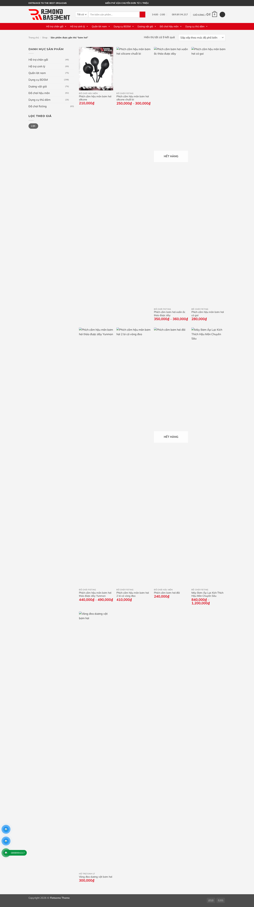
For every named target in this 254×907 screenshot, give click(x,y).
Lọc (33, 126)
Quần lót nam (99, 26)
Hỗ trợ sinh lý (77, 26)
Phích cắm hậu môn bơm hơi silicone (95, 98)
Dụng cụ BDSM (122, 26)
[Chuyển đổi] (72, 60)
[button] (205, 14)
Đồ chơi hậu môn (169, 26)
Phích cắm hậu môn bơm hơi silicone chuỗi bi (132, 98)
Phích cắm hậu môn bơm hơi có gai (207, 313)
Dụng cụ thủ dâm (194, 26)
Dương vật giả (145, 26)
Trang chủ (34, 37)
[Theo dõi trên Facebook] (217, 3)
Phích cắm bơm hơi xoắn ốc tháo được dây (169, 313)
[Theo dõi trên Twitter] (220, 3)
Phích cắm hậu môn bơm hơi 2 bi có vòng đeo (132, 594)
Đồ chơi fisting (38, 106)
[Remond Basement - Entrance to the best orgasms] (49, 14)
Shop (45, 37)
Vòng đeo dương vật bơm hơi (95, 876)
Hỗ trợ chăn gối (54, 26)
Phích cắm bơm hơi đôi (167, 592)
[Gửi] (142, 14)
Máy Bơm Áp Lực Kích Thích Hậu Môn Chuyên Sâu (207, 594)
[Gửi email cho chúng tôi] (224, 3)
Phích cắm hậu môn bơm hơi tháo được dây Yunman (95, 594)
